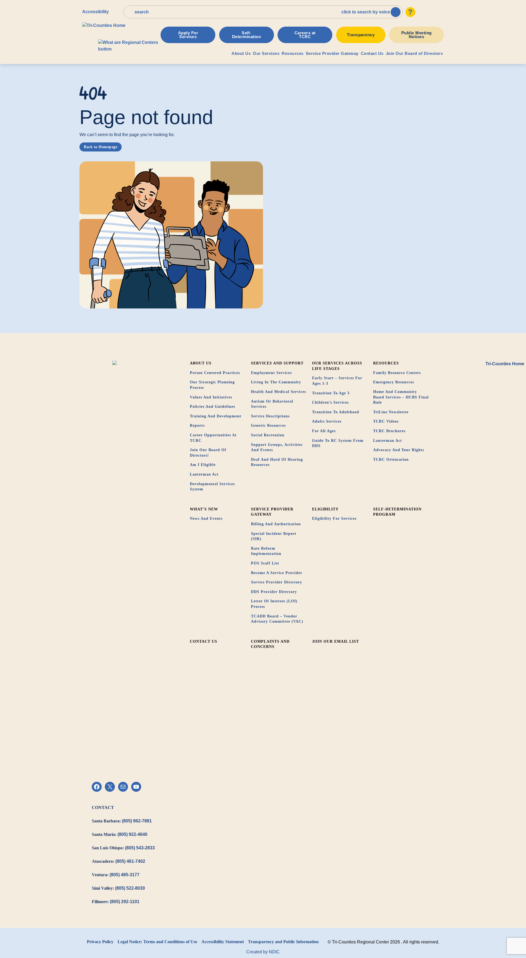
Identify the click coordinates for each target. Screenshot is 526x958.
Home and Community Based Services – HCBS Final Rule (401, 397)
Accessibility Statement (222, 941)
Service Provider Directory (276, 582)
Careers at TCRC (305, 34)
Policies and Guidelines (212, 406)
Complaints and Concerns (270, 644)
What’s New (204, 509)
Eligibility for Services (334, 518)
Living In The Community (276, 382)
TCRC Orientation (391, 459)
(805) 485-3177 (124, 874)
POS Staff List (265, 563)
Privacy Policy (100, 941)
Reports (197, 425)
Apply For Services (188, 34)
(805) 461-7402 (130, 861)
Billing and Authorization (276, 524)
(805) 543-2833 (140, 847)
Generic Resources (268, 425)
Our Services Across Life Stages (337, 366)
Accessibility (95, 11)
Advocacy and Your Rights (398, 450)
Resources (293, 53)
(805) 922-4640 (132, 834)
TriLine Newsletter (391, 412)
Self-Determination (246, 34)
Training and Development (215, 416)
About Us (241, 53)
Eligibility (325, 509)
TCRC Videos (386, 421)
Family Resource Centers (397, 373)
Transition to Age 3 (331, 393)
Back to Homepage (100, 147)
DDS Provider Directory (274, 592)
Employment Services (271, 373)
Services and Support (277, 363)
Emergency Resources (393, 382)
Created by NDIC (263, 951)
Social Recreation (267, 435)
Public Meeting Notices (416, 34)
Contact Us (372, 53)
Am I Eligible (203, 465)
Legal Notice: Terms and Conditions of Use (157, 941)
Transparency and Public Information (283, 941)
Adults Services (326, 421)
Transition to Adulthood (335, 412)
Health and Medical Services (278, 392)
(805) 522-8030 (130, 888)
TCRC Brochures (389, 431)
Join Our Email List (335, 641)
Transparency (361, 34)
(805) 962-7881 (137, 821)
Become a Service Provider (276, 573)
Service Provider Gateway (332, 53)
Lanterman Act (204, 474)
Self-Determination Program (397, 512)
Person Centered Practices (215, 373)
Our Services (266, 53)
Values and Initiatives (211, 397)
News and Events (206, 518)
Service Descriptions (270, 416)
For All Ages (324, 431)
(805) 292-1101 (124, 901)
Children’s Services (330, 402)
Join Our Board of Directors (414, 53)
